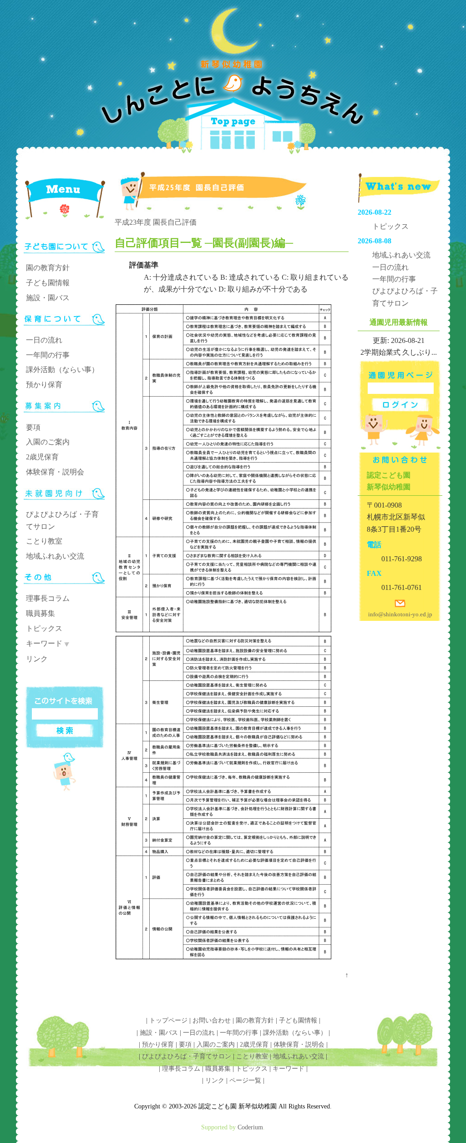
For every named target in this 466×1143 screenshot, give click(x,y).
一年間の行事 (48, 355)
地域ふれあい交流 (55, 556)
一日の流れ (44, 340)
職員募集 (40, 613)
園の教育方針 (48, 268)
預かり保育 (44, 384)
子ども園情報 (48, 283)
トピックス (44, 628)
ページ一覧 (245, 1080)
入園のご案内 (48, 442)
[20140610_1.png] (223, 630)
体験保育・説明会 (55, 472)
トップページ (168, 1020)
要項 (33, 427)
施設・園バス (48, 298)
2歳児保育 (42, 457)
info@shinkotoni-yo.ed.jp (400, 614)
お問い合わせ (211, 1020)
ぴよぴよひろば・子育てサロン (186, 1056)
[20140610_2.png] (223, 963)
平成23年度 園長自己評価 (156, 222)
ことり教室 (44, 541)
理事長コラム (48, 598)
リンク (37, 659)
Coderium (250, 1127)
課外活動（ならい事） (62, 369)
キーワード (44, 643)
